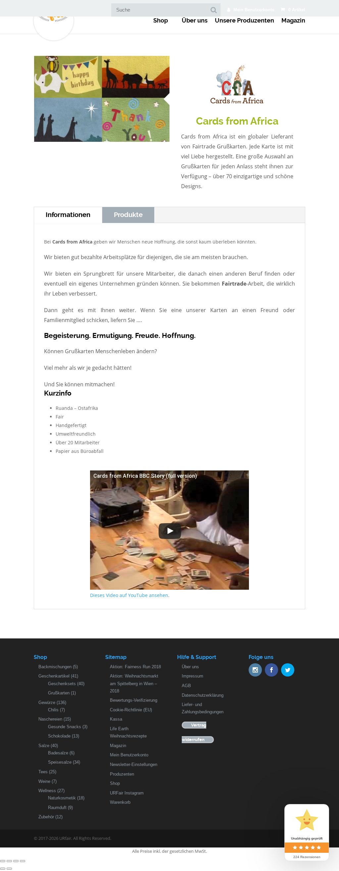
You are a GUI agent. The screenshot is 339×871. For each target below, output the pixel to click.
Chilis (53, 709)
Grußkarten (59, 692)
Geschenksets (62, 683)
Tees (43, 771)
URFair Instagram (127, 792)
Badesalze (58, 752)
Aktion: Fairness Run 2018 (135, 666)
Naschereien (50, 719)
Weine (44, 781)
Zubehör (46, 816)
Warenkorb (120, 802)
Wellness (47, 790)
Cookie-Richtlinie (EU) (131, 709)
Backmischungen (55, 666)
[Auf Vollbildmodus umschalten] (16, 861)
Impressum (192, 676)
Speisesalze (60, 762)
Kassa (116, 719)
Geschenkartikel (54, 676)
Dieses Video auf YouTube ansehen (129, 595)
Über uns (195, 20)
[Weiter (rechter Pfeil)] (9, 869)
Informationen (68, 215)
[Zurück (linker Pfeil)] (2, 869)
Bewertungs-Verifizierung (133, 700)
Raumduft (57, 807)
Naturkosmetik (62, 797)
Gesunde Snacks (64, 726)
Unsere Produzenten (244, 20)
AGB (186, 685)
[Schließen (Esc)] (2, 861)
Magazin (293, 20)
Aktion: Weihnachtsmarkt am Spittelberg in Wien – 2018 (134, 683)
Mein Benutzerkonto (253, 9)
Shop (160, 20)
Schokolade (59, 736)
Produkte (128, 215)
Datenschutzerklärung (202, 695)
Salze (43, 745)
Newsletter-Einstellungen (133, 764)
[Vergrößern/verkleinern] (22, 861)
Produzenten (122, 774)
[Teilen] (9, 861)
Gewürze (46, 702)
